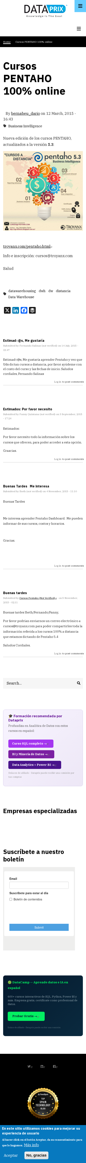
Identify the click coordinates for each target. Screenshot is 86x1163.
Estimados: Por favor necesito (27, 409)
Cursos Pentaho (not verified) (37, 598)
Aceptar (11, 1155)
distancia (63, 291)
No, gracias (36, 1155)
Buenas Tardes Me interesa (26, 486)
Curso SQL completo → (29, 743)
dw (50, 291)
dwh (42, 291)
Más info (31, 1145)
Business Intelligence (25, 126)
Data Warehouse (21, 297)
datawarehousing (22, 291)
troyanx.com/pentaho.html (27, 246)
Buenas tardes (15, 593)
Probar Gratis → (24, 1016)
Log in (57, 381)
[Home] (44, 10)
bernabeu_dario (25, 113)
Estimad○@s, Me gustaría (23, 340)
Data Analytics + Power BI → (33, 765)
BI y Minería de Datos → (30, 754)
